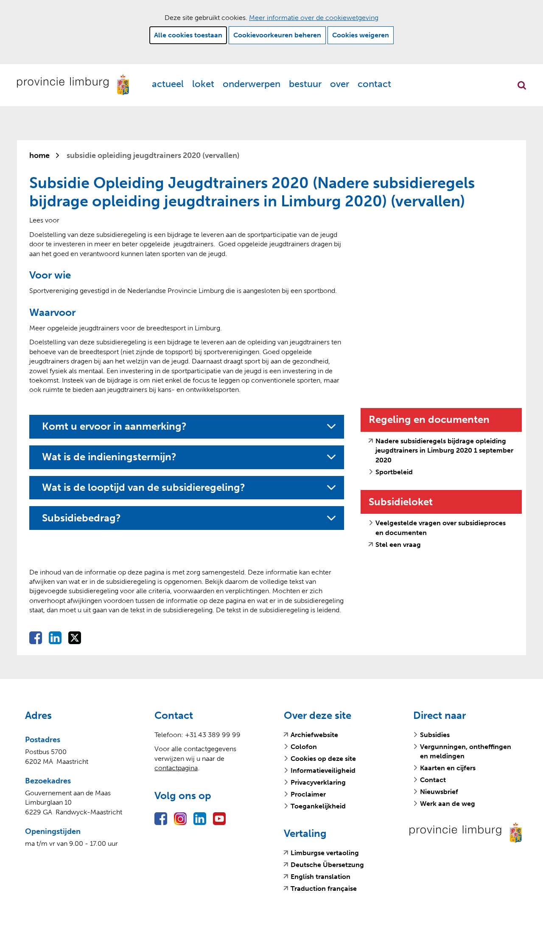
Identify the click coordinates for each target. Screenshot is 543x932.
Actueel (168, 84)
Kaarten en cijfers (448, 768)
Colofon (304, 747)
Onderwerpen (251, 84)
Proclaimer (308, 794)
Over (339, 84)
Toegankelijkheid (318, 806)
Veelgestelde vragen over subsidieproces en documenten (440, 527)
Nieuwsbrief (439, 792)
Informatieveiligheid (323, 770)
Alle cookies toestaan (188, 35)
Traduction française (324, 888)
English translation (320, 876)
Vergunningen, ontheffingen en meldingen (465, 751)
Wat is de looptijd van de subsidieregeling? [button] (143, 487)
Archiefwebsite (314, 735)
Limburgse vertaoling (325, 853)
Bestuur (305, 84)
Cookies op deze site (323, 759)
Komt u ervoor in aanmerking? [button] (114, 426)
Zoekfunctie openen (522, 85)
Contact (374, 84)
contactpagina (176, 768)
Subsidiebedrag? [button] (85, 518)
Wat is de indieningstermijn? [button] (109, 457)
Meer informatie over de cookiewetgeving (313, 18)
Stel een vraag (398, 544)
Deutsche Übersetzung (327, 865)
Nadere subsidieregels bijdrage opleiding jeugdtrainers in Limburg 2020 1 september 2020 (444, 451)
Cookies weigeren (360, 35)
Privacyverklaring (318, 782)
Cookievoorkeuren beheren (277, 35)
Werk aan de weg (447, 804)
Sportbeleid (394, 472)
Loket (203, 84)
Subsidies (435, 735)
